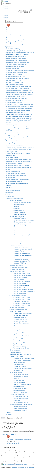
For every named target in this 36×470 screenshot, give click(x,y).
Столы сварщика (15, 352)
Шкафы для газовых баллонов (23, 289)
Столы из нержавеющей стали (24, 241)
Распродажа (10, 34)
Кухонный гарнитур (15, 54)
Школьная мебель (19, 113)
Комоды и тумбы (19, 204)
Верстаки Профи (15, 72)
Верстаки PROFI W (15, 80)
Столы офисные (21, 161)
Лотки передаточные (14, 182)
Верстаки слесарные (12, 68)
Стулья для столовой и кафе (23, 223)
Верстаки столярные (12, 82)
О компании (9, 30)
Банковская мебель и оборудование (17, 179)
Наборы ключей (19, 364)
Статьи (8, 32)
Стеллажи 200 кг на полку (14, 104)
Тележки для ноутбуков (21, 348)
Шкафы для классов (17, 119)
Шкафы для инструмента (20, 92)
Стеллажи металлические (14, 102)
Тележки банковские (12, 181)
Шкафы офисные (19, 382)
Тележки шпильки (16, 56)
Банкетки (13, 161)
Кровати (12, 42)
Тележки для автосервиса (22, 340)
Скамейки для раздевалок (18, 309)
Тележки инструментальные (15, 127)
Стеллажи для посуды (16, 66)
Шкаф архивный (19, 279)
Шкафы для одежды (23, 90)
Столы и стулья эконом (16, 62)
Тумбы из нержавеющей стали (15, 51)
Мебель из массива (12, 38)
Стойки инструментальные (20, 131)
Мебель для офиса (12, 157)
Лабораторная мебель (13, 171)
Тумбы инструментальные (17, 128)
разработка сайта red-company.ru (23, 467)
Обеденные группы (20, 227)
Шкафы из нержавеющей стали (24, 235)
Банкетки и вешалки (20, 320)
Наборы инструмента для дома (16, 147)
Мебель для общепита (13, 48)
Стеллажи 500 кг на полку (22, 299)
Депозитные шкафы (21, 183)
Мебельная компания (13, 28)
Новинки (8, 185)
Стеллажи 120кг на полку (22, 303)
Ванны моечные (19, 239)
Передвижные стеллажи (19, 106)
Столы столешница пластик (23, 233)
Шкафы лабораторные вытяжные (15, 174)
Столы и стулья (19, 210)
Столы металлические (15, 77)
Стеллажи (18, 42)
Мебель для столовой (21, 316)
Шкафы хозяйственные (20, 94)
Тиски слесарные (20, 149)
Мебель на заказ (11, 141)
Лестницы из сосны (16, 44)
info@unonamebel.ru (13, 443)
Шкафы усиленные (20, 283)
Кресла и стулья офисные (22, 384)
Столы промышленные (13, 70)
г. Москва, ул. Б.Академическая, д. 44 (19, 439)
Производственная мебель (14, 36)
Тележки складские (20, 137)
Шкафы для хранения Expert (23, 275)
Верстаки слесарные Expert (23, 249)
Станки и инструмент (16, 145)
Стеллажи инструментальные (14, 134)
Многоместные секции (21, 376)
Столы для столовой (12, 50)
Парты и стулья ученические (15, 115)
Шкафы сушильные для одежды (24, 291)
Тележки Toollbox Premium (22, 336)
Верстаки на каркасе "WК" (22, 261)
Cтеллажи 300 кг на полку (23, 108)
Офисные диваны (17, 167)
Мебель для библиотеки (21, 324)
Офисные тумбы (17, 165)
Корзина (5, 6)
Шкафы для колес (19, 287)
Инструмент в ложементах (22, 360)
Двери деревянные (20, 215)
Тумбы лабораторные (21, 402)
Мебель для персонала (13, 159)
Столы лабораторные (13, 173)
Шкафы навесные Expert (14, 88)
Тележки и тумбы (11, 125)
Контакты (9, 187)
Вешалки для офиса (20, 392)
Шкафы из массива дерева (14, 40)
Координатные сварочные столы (20, 354)
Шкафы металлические (23, 86)
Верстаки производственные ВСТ (14, 75)
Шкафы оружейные (17, 100)
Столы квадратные (20, 231)
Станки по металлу (20, 366)
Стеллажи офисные (20, 388)
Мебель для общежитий (13, 110)
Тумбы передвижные (14, 136)
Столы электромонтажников (14, 83)
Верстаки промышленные (22, 253)
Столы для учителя (18, 117)
